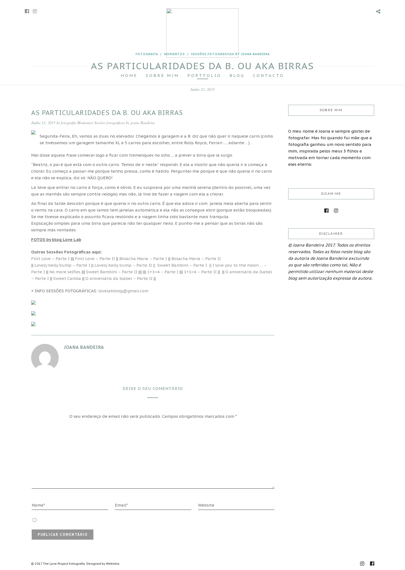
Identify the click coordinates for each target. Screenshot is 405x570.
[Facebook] (326, 210)
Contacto (268, 75)
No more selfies (64, 271)
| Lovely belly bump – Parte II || (123, 265)
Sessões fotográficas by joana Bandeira (124, 122)
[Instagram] (35, 11)
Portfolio (204, 75)
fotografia (68, 122)
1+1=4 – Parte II (200, 271)
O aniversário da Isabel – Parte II (118, 278)
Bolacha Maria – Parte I (143, 258)
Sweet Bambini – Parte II (111, 271)
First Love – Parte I (50, 258)
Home (129, 75)
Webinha (112, 564)
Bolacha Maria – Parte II (196, 258)
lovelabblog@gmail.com (123, 290)
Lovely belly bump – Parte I (61, 265)
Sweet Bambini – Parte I (183, 265)
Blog (237, 75)
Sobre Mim (162, 75)
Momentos (85, 122)
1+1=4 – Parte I (162, 271)
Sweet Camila (67, 278)
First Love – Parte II (95, 258)
